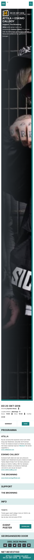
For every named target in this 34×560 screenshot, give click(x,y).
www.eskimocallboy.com (9, 470)
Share (25, 423)
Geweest (27, 558)
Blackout (22, 446)
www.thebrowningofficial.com (10, 478)
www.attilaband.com (7, 449)
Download (25, 526)
